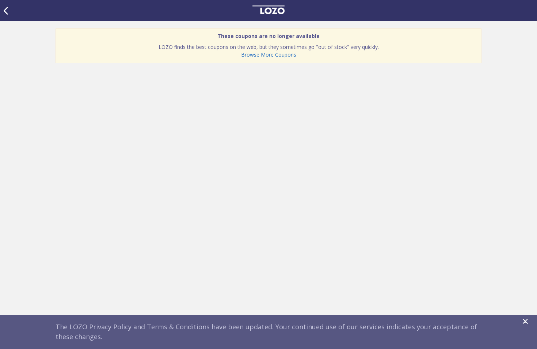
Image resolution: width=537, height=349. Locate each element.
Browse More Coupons (268, 54)
